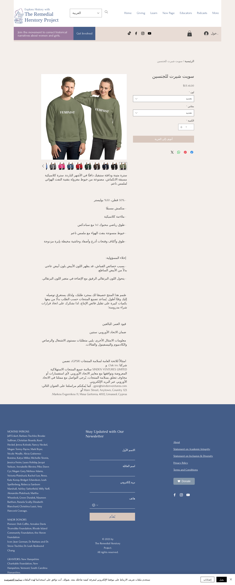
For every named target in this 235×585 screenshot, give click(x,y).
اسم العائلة (129, 466)
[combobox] (163, 98)
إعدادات (207, 579)
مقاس (190, 106)
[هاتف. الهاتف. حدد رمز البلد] (95, 505)
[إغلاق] (231, 579)
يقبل (221, 579)
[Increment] (181, 127)
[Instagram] (143, 33)
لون (191, 92)
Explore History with (37, 9)
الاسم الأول (128, 450)
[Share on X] (172, 152)
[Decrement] (191, 127)
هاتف (132, 498)
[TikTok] (129, 33)
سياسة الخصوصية (13, 579)
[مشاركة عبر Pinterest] (185, 152)
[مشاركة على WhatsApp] (179, 152)
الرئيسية (189, 61)
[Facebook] (136, 33)
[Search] (106, 11)
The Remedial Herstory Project (41, 17)
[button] (185, 13)
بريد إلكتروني (127, 482)
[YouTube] (149, 33)
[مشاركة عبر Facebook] (192, 152)
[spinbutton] (186, 127)
